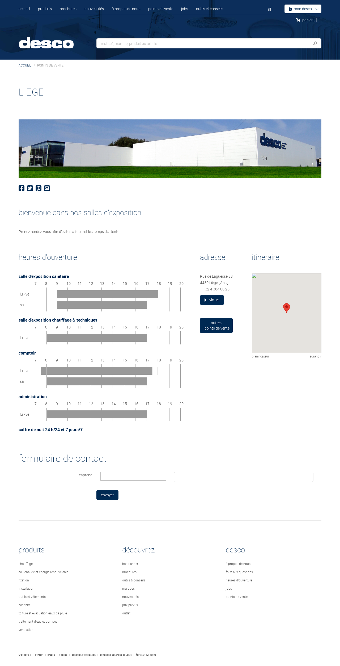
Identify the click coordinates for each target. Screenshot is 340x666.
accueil (24, 8)
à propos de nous (126, 8)
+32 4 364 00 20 (216, 289)
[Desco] (52, 39)
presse (51, 654)
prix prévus (130, 605)
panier (309, 19)
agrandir (315, 356)
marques (128, 588)
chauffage (26, 563)
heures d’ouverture (239, 580)
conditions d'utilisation (84, 654)
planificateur (260, 356)
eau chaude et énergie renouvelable (43, 572)
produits (45, 8)
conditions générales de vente (116, 654)
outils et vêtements (32, 596)
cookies (63, 654)
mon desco (302, 8)
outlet (126, 613)
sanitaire (25, 605)
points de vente (160, 8)
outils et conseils (209, 8)
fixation (24, 580)
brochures (68, 8)
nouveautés (94, 8)
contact (39, 654)
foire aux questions (239, 572)
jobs (184, 8)
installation (26, 588)
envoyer (107, 494)
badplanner (130, 563)
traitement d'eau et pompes (38, 621)
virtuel (214, 299)
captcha (85, 474)
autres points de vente (217, 325)
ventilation (26, 629)
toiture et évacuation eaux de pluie (43, 613)
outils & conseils (133, 580)
